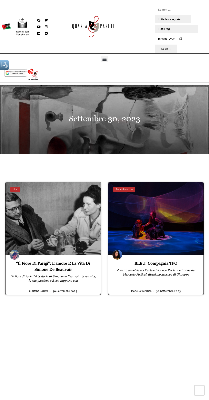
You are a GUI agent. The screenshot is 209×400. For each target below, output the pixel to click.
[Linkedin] (39, 33)
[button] (104, 59)
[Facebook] (39, 20)
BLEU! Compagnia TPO (156, 263)
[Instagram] (46, 27)
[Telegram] (46, 33)
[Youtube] (39, 27)
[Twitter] (46, 20)
